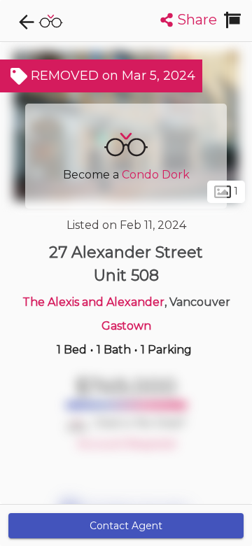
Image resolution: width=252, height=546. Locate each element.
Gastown (126, 325)
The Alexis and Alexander (93, 302)
